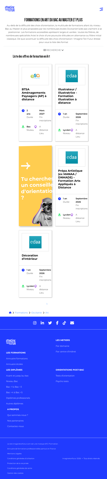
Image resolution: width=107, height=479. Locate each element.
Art (47, 312)
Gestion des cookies (15, 473)
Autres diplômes (14, 403)
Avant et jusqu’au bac (17, 375)
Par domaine (62, 346)
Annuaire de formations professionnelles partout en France (31, 449)
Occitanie (36, 312)
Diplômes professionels (18, 398)
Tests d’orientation (65, 375)
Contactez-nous (15, 426)
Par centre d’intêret (66, 351)
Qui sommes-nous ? (17, 415)
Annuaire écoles (14, 364)
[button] (53, 50)
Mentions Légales (14, 454)
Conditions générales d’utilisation (20, 458)
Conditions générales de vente (19, 468)
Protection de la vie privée (17, 463)
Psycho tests (62, 381)
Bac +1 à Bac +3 (14, 386)
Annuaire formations (17, 358)
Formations (21, 312)
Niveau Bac (12, 381)
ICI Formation (52, 444)
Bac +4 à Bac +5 (14, 392)
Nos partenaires (15, 420)
